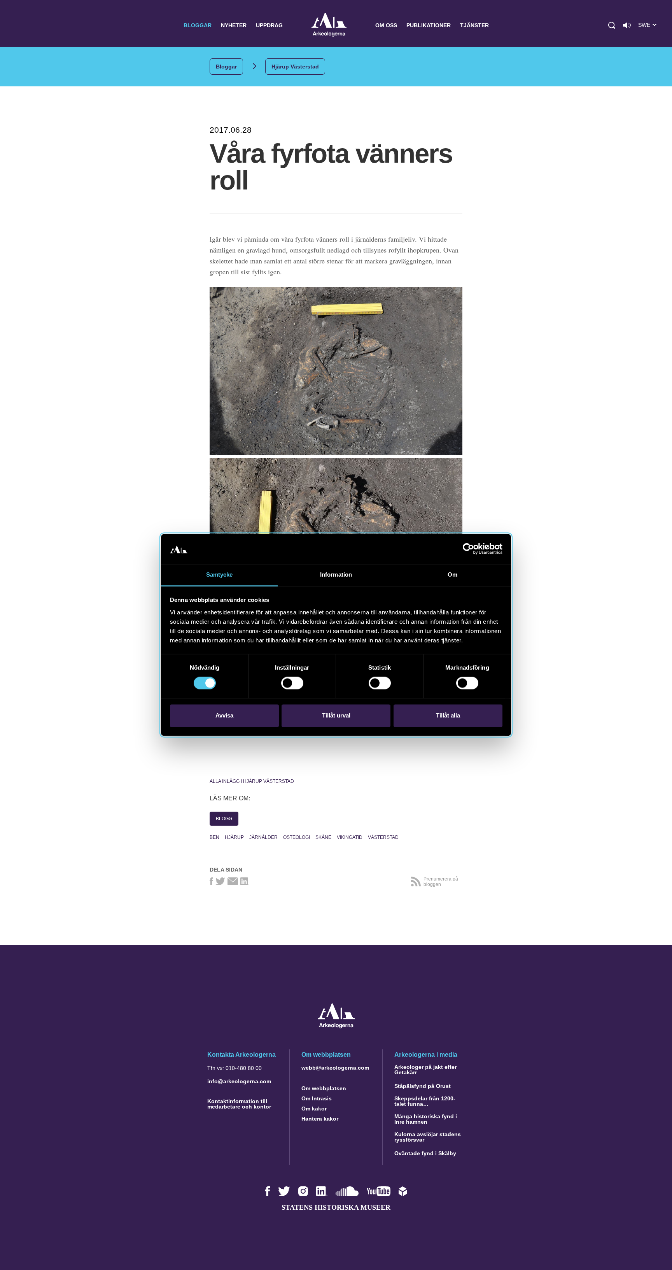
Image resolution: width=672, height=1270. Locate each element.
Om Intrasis (316, 1098)
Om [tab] (452, 574)
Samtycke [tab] (219, 574)
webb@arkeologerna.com (335, 1067)
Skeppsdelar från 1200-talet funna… (424, 1101)
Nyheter (234, 25)
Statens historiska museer (336, 1207)
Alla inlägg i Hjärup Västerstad (252, 781)
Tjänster (474, 25)
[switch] (292, 683)
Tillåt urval (336, 715)
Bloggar (198, 25)
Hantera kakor (319, 1118)
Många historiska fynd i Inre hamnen (425, 1119)
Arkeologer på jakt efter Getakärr (425, 1069)
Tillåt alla (448, 715)
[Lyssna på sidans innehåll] (627, 25)
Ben (214, 837)
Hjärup (234, 837)
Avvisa (224, 715)
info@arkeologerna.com (239, 1081)
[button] (612, 25)
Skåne (323, 837)
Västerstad (383, 837)
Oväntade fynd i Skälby (425, 1153)
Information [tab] (336, 574)
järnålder (263, 837)
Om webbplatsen (323, 1088)
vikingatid (349, 837)
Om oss (386, 25)
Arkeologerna (329, 25)
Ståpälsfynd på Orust (422, 1086)
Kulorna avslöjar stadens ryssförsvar (427, 1136)
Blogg (224, 818)
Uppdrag (269, 25)
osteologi (296, 837)
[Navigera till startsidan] (336, 1026)
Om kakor (314, 1108)
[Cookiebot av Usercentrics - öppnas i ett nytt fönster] (468, 549)
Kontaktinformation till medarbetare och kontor (239, 1103)
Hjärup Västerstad (295, 66)
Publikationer (428, 25)
